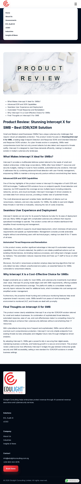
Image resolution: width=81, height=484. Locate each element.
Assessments (10, 20)
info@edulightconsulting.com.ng (16, 458)
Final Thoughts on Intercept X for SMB (23, 115)
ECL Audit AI (10, 24)
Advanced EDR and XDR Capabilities (21, 104)
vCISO (7, 28)
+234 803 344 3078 (11, 462)
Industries (9, 31)
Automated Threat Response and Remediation (25, 110)
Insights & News (11, 35)
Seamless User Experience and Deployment (25, 107)
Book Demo (11, 469)
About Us (8, 16)
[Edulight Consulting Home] (6, 4)
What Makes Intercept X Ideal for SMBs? (23, 101)
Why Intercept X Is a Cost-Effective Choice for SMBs (28, 113)
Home (7, 13)
